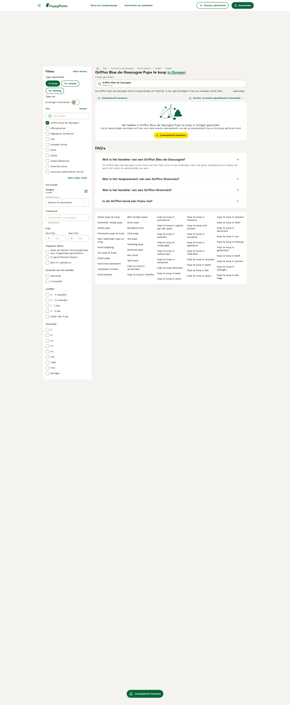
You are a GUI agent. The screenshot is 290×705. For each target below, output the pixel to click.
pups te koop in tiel (198, 270)
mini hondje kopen (137, 217)
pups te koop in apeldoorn (195, 244)
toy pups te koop (107, 252)
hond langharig (106, 247)
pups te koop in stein (228, 222)
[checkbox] (47, 123)
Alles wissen (80, 71)
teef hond (132, 260)
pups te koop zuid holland (197, 227)
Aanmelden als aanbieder (138, 5)
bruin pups (133, 222)
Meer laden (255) (77, 178)
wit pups (132, 239)
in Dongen (176, 72)
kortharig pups (135, 244)
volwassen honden (108, 269)
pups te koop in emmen (230, 261)
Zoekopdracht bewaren (114, 98)
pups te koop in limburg (230, 242)
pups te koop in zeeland (230, 217)
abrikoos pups (135, 249)
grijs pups (132, 233)
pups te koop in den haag (228, 277)
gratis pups (104, 228)
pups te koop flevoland (170, 268)
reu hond (132, 255)
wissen (83, 108)
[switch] (75, 102)
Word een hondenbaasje (103, 5)
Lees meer (239, 91)
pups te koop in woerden (165, 235)
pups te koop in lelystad (200, 259)
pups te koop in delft (228, 255)
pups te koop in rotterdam (195, 252)
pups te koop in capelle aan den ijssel (170, 227)
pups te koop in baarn (199, 265)
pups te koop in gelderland (225, 249)
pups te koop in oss (228, 236)
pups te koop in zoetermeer (165, 252)
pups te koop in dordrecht (165, 261)
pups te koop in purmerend (165, 218)
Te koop (52, 83)
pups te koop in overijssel (195, 235)
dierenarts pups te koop (111, 233)
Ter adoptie (70, 83)
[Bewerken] (86, 191)
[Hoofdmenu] (39, 5)
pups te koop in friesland (195, 218)
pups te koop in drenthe (140, 274)
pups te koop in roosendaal (165, 244)
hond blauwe (105, 274)
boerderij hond (135, 228)
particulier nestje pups (110, 222)
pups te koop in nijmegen (225, 268)
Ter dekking (54, 90)
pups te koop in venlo (169, 278)
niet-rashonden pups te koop (111, 240)
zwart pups (104, 258)
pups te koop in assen (199, 275)
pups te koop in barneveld (225, 229)
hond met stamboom (109, 263)
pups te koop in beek (169, 273)
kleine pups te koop (109, 217)
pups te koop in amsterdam (136, 268)
